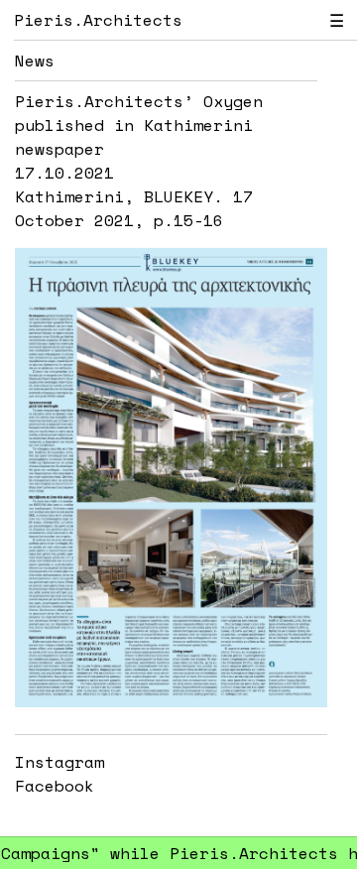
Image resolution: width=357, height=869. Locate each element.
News (35, 60)
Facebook (54, 786)
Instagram (59, 762)
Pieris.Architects (98, 20)
